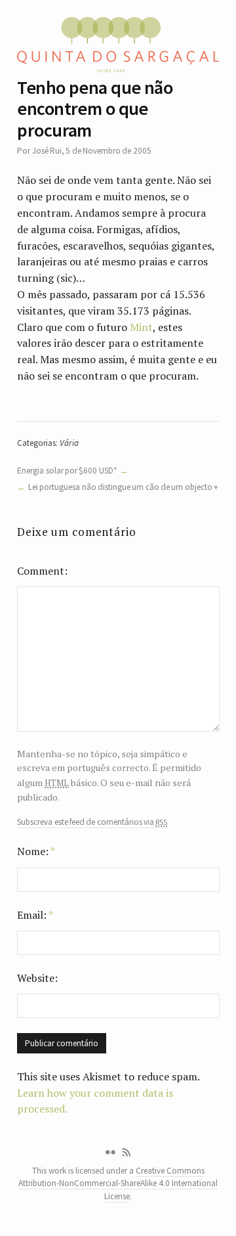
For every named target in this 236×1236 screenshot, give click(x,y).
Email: (35, 915)
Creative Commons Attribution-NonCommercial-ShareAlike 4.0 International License (118, 1183)
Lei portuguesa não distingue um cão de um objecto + (123, 487)
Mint (141, 327)
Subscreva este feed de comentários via (92, 822)
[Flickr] (110, 1152)
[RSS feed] (126, 1152)
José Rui (47, 150)
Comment (40, 570)
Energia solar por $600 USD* (67, 470)
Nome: (36, 851)
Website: (37, 978)
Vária (69, 443)
